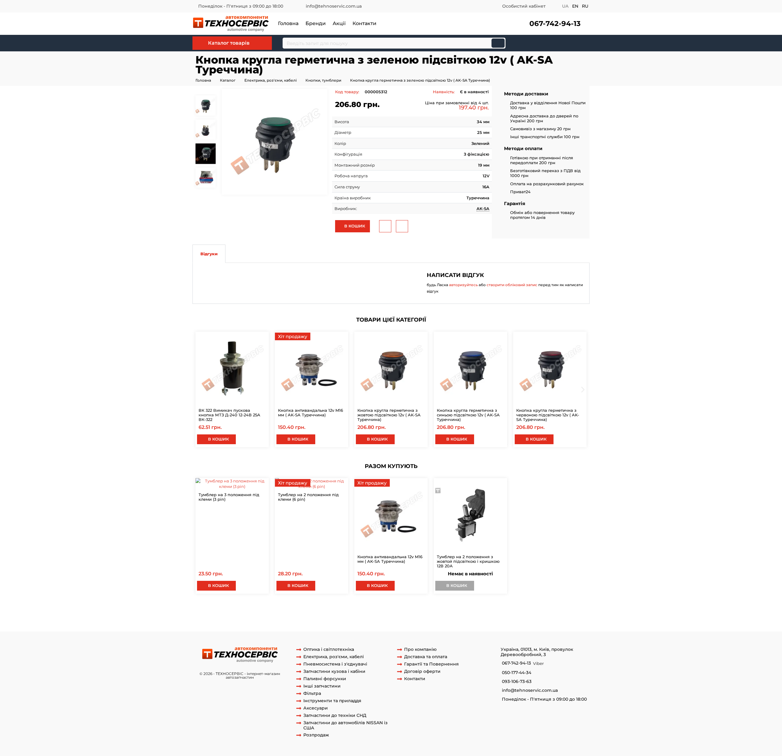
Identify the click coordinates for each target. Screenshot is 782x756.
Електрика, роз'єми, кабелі (270, 80)
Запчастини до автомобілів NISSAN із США (345, 725)
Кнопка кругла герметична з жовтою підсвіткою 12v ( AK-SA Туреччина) (389, 415)
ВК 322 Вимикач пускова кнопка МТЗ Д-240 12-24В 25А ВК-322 (229, 415)
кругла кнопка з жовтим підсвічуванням (382, 608)
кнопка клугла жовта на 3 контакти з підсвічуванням (337, 620)
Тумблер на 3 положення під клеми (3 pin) (229, 497)
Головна (288, 23)
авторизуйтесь (463, 284)
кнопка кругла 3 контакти (452, 608)
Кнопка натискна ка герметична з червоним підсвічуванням (255, 625)
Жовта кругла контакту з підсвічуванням (439, 614)
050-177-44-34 (516, 672)
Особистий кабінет (524, 6)
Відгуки (208, 253)
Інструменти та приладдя (332, 700)
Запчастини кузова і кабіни (334, 671)
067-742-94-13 (555, 23)
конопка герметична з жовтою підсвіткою (460, 625)
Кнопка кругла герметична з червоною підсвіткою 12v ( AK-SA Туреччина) (547, 415)
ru (585, 6)
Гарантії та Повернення (431, 664)
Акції (339, 23)
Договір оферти (422, 671)
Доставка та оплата (425, 656)
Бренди (315, 23)
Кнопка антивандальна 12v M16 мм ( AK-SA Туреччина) (310, 412)
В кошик (354, 225)
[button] (553, 24)
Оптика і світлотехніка (328, 649)
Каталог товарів (229, 43)
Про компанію (420, 649)
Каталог (228, 80)
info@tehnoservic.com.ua (334, 6)
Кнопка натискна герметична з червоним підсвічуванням (528, 620)
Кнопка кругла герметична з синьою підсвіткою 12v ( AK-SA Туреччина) (468, 415)
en (575, 6)
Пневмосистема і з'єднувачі (335, 664)
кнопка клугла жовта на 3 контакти (430, 620)
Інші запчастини (322, 686)
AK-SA (483, 208)
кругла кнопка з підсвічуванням (236, 608)
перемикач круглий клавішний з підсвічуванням (243, 614)
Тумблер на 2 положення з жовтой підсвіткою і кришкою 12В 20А (468, 561)
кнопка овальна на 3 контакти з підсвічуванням (345, 614)
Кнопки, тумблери (323, 80)
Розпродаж (316, 735)
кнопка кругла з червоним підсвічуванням (236, 620)
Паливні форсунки (324, 678)
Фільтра (312, 693)
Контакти (364, 23)
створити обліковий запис (512, 284)
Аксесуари (315, 708)
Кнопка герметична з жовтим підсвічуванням (367, 625)
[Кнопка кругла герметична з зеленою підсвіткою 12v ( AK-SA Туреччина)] (274, 142)
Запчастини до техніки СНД (334, 715)
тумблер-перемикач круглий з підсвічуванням (531, 614)
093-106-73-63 (517, 681)
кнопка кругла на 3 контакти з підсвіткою (523, 608)
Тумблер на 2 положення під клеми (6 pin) (308, 497)
